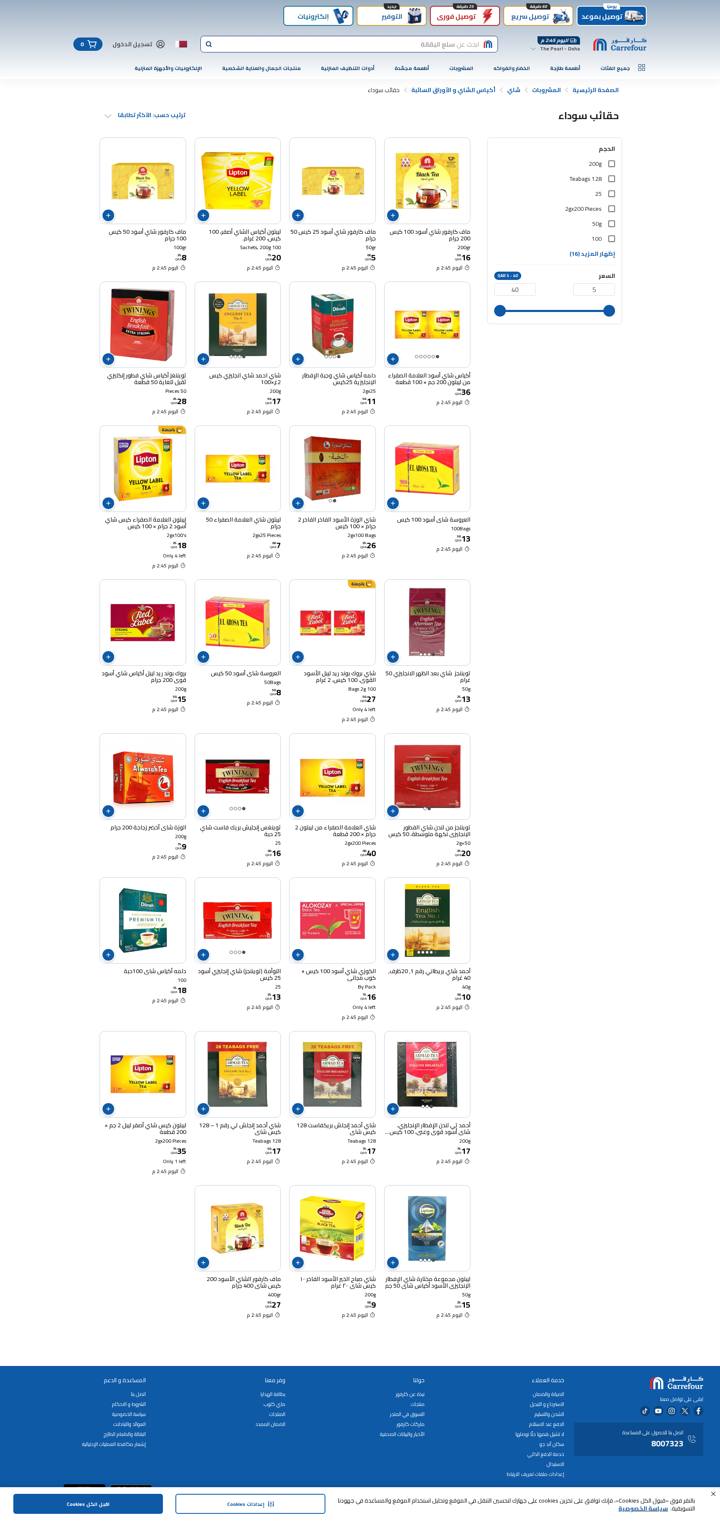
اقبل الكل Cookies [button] (88, 1504)
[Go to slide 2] (433, 356)
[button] (713, 1494)
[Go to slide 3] (429, 356)
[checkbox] (611, 163)
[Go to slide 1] (437, 356)
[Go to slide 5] (420, 356)
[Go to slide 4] (425, 356)
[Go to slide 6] (416, 356)
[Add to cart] (393, 215)
